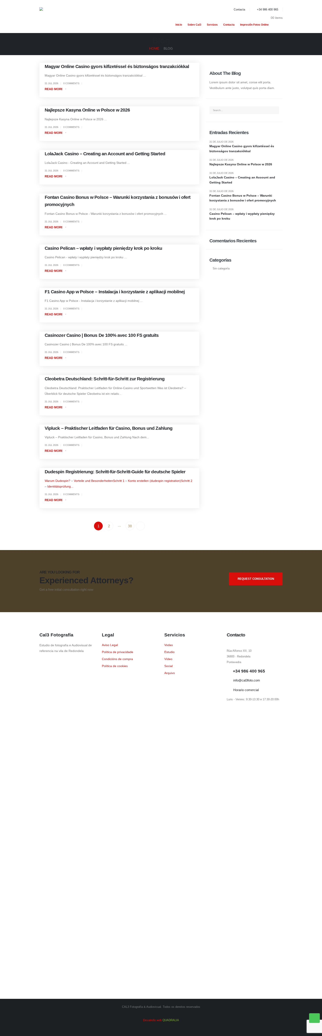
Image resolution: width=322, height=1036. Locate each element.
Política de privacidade (117, 652)
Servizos (212, 24)
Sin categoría (221, 268)
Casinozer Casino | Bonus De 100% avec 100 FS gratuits (102, 335)
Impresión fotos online (254, 24)
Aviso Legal (110, 645)
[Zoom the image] (67, 660)
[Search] (274, 110)
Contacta (239, 9)
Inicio (178, 24)
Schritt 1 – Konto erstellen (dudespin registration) (147, 480)
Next (140, 526)
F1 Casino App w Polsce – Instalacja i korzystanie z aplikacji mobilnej (115, 291)
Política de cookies (115, 666)
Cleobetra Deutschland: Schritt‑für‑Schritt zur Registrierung (105, 378)
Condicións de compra (117, 659)
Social (168, 666)
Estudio (169, 652)
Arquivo (169, 673)
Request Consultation (256, 578)
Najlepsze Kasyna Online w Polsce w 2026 (87, 109)
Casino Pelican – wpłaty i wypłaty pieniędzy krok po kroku (103, 248)
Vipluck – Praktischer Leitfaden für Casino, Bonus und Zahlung (108, 428)
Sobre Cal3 (194, 24)
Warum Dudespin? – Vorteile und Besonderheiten (79, 480)
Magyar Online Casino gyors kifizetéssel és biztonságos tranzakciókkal (117, 66)
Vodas (168, 645)
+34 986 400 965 (267, 9)
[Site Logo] (72, 16)
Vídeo (168, 659)
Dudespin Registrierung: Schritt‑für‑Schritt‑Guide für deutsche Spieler (115, 471)
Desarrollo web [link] (161, 1020)
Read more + (55, 89)
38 (130, 526)
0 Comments (71, 83)
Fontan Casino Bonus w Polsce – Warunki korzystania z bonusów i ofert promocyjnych (242, 198)
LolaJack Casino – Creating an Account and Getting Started (105, 153)
